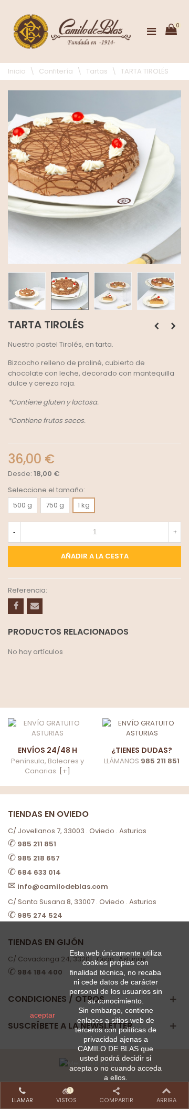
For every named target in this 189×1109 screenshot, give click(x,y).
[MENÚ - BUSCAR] (151, 32)
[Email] (35, 606)
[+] (64, 771)
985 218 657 (38, 858)
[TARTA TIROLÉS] (94, 258)
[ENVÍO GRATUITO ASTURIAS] (141, 728)
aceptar (42, 1015)
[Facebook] (16, 606)
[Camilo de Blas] (72, 32)
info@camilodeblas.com (62, 887)
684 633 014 (39, 872)
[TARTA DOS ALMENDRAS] (156, 326)
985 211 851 (160, 761)
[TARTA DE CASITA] (173, 326)
